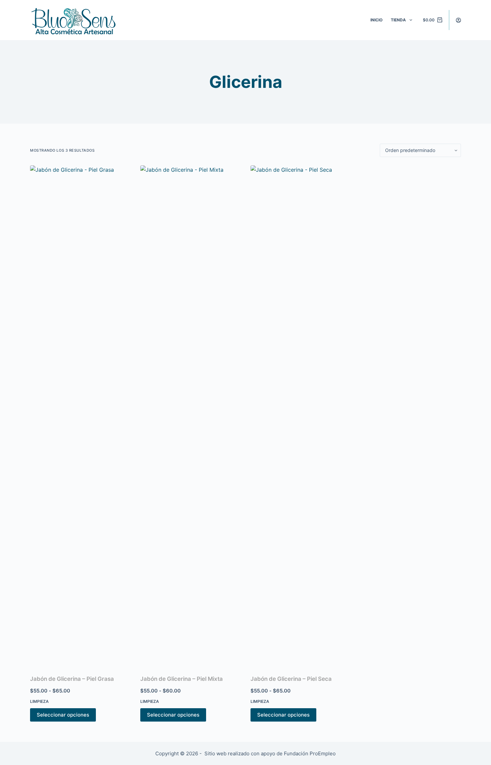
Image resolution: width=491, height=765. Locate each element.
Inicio (376, 19)
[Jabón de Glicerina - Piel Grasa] (80, 415)
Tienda (398, 19)
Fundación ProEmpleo (310, 753)
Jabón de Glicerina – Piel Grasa (72, 678)
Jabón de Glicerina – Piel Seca (291, 678)
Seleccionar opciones (63, 715)
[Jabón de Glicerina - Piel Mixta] (190, 415)
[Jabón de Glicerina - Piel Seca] (301, 415)
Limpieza (39, 701)
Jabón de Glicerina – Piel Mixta (181, 678)
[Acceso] (458, 20)
